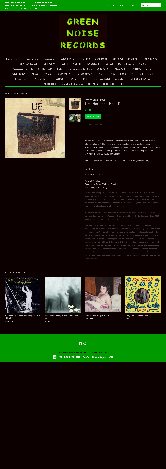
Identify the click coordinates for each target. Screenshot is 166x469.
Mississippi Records (23, 69)
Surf (150, 74)
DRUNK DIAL (151, 59)
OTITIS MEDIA (45, 69)
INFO (121, 84)
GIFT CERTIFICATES (140, 79)
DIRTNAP (133, 59)
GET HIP (77, 64)
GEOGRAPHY (64, 74)
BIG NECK (85, 59)
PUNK (123, 74)
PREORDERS (50, 84)
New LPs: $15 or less (72, 84)
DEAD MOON (101, 59)
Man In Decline (126, 64)
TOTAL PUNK (119, 69)
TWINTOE (136, 69)
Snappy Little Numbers (80, 69)
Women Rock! (42, 79)
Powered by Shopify (99, 352)
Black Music (21, 79)
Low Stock (120, 79)
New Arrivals (13, 59)
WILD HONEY (19, 74)
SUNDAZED (102, 69)
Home (7, 93)
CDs (113, 74)
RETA (60, 69)
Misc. (102, 74)
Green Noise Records (82, 352)
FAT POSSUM (49, 64)
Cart (136, 5)
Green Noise (33, 59)
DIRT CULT (118, 59)
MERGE (142, 64)
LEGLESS (109, 64)
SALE (74, 79)
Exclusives (50, 59)
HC (132, 74)
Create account (122, 5)
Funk (141, 74)
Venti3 (149, 69)
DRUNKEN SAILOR (29, 64)
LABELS (35, 74)
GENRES (60, 79)
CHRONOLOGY (85, 74)
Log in (109, 5)
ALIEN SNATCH (68, 59)
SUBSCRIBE (108, 84)
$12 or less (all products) (96, 79)
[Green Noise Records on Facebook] (80, 344)
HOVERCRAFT (93, 64)
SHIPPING (93, 84)
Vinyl (48, 74)
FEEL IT (64, 64)
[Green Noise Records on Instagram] (84, 344)
